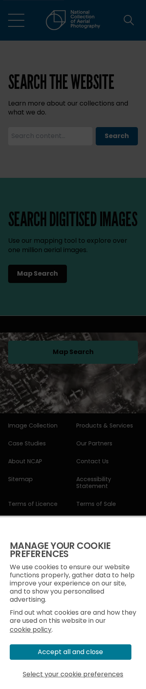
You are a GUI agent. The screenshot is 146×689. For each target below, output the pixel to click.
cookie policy (31, 629)
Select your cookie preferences (73, 674)
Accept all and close (70, 652)
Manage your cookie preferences (60, 550)
